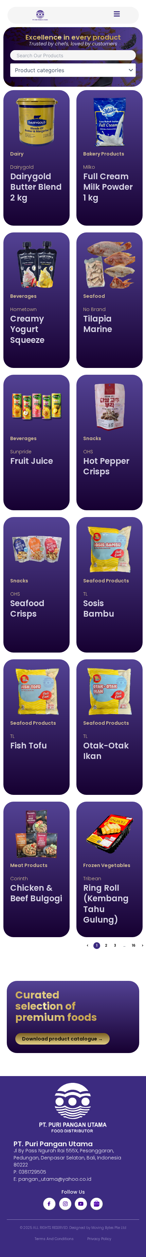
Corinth (19, 878)
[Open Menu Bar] (116, 14)
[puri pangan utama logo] (73, 1108)
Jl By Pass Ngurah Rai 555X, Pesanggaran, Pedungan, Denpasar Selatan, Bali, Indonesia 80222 (67, 1157)
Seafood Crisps (27, 608)
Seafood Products (106, 580)
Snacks (92, 438)
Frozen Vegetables (106, 865)
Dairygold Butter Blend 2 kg (36, 187)
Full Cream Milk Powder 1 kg (108, 187)
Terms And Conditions (54, 1238)
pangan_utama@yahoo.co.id (54, 1179)
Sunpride (21, 451)
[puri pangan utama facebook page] (49, 1204)
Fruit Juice (31, 461)
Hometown (23, 309)
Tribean (92, 878)
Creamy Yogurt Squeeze (27, 329)
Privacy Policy (99, 1238)
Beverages (23, 296)
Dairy (16, 153)
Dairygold (22, 167)
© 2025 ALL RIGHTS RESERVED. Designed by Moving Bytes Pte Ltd (73, 1227)
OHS (88, 451)
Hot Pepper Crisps (106, 466)
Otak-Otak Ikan (106, 751)
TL (85, 594)
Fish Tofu (28, 745)
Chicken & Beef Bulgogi (36, 893)
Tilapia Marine (97, 324)
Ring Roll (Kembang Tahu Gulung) (106, 903)
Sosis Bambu (98, 608)
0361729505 (32, 1172)
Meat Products (29, 865)
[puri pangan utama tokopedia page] (96, 1204)
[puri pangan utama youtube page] (81, 1204)
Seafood (94, 296)
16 (134, 945)
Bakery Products (103, 153)
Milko (89, 167)
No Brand (94, 309)
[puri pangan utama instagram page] (65, 1204)
